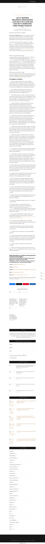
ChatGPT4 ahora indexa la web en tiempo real (24, 390)
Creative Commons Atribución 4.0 (26, 278)
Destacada (11, 471)
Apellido (10, 347)
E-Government (12, 473)
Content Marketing (12, 457)
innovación (13, 43)
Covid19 (10, 462)
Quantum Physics (12, 506)
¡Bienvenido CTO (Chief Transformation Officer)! (25, 377)
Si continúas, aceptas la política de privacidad (17, 355)
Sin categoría (11, 515)
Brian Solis (21, 61)
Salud (10, 511)
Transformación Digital (13, 522)
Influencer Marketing (13, 484)
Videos (10, 526)
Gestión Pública (12, 475)
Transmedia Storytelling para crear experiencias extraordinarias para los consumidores (13, 316)
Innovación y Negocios (13, 489)
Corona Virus (11, 460)
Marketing (11, 502)
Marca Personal (12, 500)
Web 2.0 (10, 529)
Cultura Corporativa (13, 466)
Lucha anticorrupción (13, 495)
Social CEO (11, 517)
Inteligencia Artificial (13, 491)
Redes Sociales (12, 509)
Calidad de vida (12, 453)
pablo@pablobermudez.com (18, 264)
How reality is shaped (13, 480)
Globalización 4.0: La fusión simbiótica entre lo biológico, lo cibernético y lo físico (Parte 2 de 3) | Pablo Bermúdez (13, 301)
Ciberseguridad (12, 455)
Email (10, 351)
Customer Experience (13, 469)
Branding (11, 451)
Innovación (30, 14)
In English (11, 482)
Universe (11, 524)
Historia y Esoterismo (13, 477)
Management (11, 497)
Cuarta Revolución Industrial (19, 14)
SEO (10, 513)
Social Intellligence (12, 520)
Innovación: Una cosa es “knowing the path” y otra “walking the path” (25, 372)
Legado (10, 493)
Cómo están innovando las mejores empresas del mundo (25, 385)
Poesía (10, 504)
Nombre (10, 344)
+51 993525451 (32, 1)
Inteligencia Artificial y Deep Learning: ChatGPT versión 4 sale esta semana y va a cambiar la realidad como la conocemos (23, 302)
